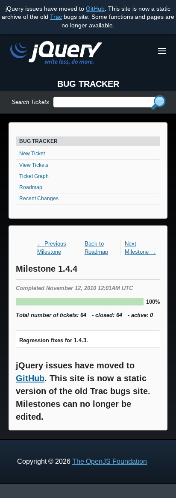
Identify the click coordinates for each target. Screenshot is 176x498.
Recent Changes (39, 199)
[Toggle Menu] (162, 51)
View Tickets (33, 165)
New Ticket (32, 154)
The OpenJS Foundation (109, 461)
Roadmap (30, 187)
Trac (56, 16)
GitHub (95, 8)
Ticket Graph (34, 176)
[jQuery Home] (56, 54)
